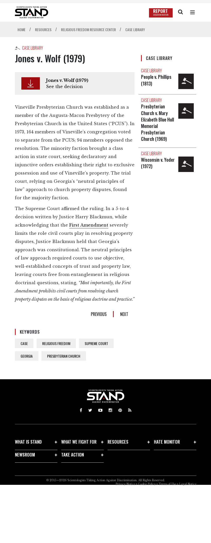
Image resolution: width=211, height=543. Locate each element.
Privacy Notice (125, 484)
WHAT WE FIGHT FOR (78, 441)
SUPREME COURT (96, 343)
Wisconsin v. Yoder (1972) (158, 162)
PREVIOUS (99, 314)
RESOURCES (118, 441)
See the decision (64, 86)
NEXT (124, 314)
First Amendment (88, 225)
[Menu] (192, 12)
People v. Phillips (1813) (156, 80)
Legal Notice (187, 484)
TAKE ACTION (72, 454)
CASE (24, 343)
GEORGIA (27, 356)
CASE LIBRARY (32, 48)
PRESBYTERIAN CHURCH (63, 356)
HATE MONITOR (167, 441)
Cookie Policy (147, 484)
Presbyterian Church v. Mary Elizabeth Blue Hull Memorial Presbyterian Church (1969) (157, 122)
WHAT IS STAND (28, 441)
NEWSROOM (25, 454)
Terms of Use (167, 484)
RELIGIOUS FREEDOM (56, 343)
